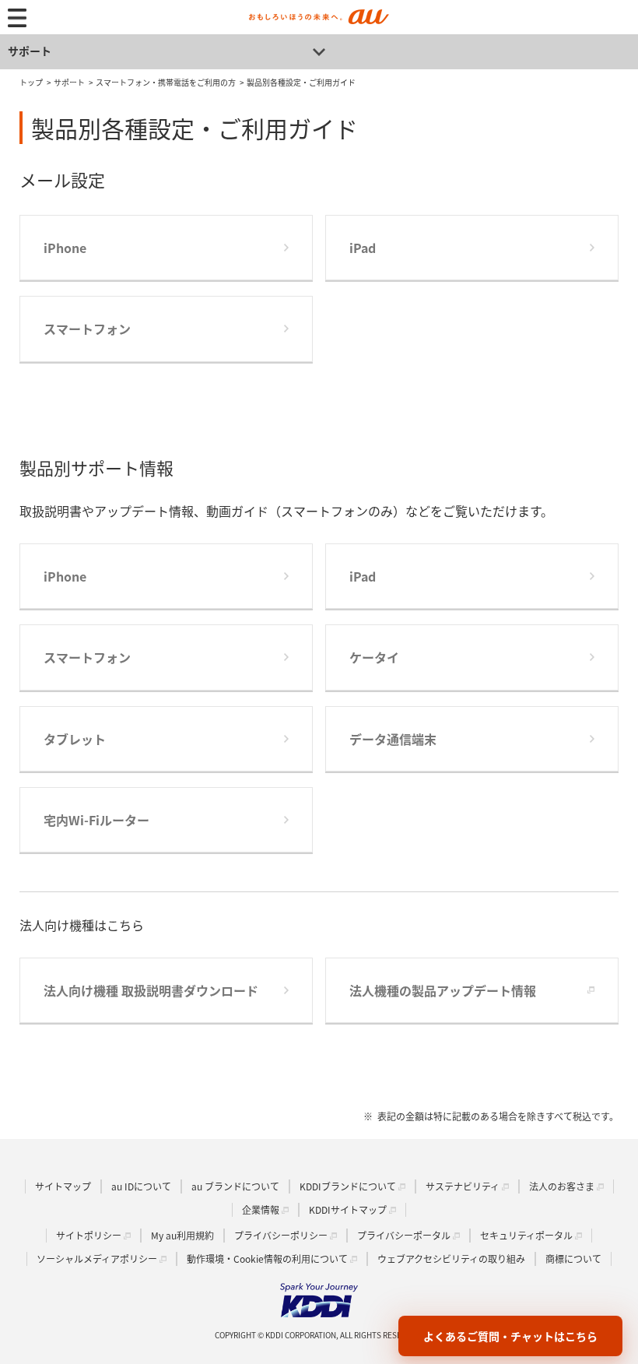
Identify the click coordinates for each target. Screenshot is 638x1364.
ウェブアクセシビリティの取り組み (451, 1258)
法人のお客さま (561, 1186)
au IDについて (141, 1186)
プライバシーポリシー (281, 1235)
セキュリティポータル (526, 1235)
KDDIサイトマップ (348, 1209)
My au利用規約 (182, 1235)
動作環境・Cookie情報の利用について (267, 1258)
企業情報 (260, 1209)
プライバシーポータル (403, 1235)
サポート (29, 50)
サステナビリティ (463, 1186)
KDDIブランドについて (348, 1186)
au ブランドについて (235, 1186)
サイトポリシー (88, 1235)
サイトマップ (63, 1186)
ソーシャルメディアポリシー (97, 1258)
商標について (573, 1258)
